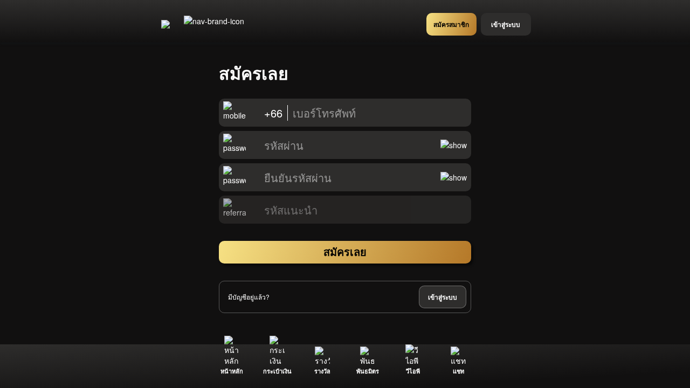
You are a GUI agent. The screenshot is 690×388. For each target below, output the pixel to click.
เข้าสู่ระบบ (442, 297)
